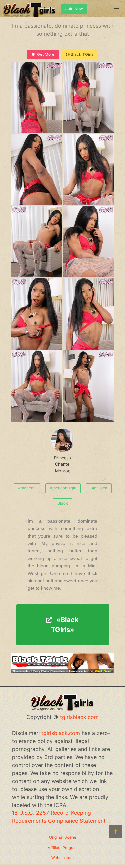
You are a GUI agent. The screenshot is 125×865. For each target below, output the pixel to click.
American (27, 488)
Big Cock (98, 488)
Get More (45, 54)
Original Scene (62, 837)
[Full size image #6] (36, 314)
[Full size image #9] (88, 386)
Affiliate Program (63, 847)
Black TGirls (82, 54)
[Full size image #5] (88, 241)
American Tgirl (63, 488)
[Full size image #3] (88, 169)
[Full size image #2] (36, 169)
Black (62, 503)
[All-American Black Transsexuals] (62, 671)
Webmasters (62, 857)
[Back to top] (115, 831)
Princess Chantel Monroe (62, 464)
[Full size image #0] (36, 97)
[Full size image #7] (88, 314)
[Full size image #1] (88, 97)
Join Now (74, 8)
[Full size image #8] (36, 386)
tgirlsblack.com (79, 717)
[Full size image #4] (36, 241)
